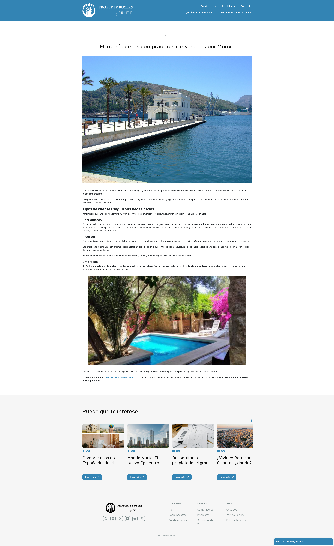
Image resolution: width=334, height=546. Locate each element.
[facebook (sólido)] (113, 518)
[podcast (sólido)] (142, 518)
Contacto (246, 6)
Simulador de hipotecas (205, 522)
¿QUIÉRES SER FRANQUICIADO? (201, 12)
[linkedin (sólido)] (127, 518)
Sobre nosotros (177, 515)
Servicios (227, 6)
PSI (171, 509)
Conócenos (207, 6)
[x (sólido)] (120, 518)
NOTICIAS (247, 12)
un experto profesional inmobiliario (122, 377)
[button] (249, 421)
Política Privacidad (237, 520)
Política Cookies (235, 515)
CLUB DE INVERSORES (229, 12)
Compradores (205, 509)
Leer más (90, 477)
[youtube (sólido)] (135, 518)
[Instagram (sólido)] (105, 518)
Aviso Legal (232, 509)
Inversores (203, 515)
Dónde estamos (178, 520)
